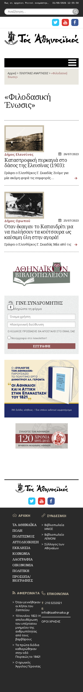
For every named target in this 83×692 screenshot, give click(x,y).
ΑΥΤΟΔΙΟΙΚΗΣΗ (25, 542)
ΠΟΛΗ (17, 530)
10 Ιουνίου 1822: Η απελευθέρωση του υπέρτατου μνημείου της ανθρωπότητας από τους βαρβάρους (28, 627)
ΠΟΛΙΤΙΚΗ (20, 570)
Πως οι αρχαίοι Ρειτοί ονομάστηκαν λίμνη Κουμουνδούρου (26, 3)
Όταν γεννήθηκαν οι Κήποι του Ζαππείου (27, 606)
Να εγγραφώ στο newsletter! (29, 338)
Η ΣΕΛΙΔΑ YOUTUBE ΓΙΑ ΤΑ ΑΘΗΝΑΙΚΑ (65, 22)
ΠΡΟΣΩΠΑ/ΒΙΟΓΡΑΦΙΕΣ (22, 578)
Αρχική (12, 73)
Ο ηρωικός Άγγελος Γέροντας (28, 664)
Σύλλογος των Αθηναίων (54, 546)
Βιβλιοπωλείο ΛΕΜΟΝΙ (54, 536)
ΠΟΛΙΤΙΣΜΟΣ (23, 536)
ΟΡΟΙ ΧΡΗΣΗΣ (51, 621)
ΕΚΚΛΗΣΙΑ (21, 547)
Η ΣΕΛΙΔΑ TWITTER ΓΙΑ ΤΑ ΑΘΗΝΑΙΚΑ (55, 22)
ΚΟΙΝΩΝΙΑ (21, 553)
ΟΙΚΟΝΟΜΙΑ (22, 565)
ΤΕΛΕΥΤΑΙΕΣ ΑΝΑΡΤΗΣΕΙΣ (33, 73)
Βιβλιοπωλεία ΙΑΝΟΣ (54, 527)
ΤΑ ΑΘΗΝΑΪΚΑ (41, 40)
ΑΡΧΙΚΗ (24, 516)
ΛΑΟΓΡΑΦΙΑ (22, 559)
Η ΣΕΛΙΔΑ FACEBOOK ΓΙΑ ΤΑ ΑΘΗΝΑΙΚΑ (75, 22)
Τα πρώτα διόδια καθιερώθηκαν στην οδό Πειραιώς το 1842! (27, 651)
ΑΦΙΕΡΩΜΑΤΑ (28, 593)
